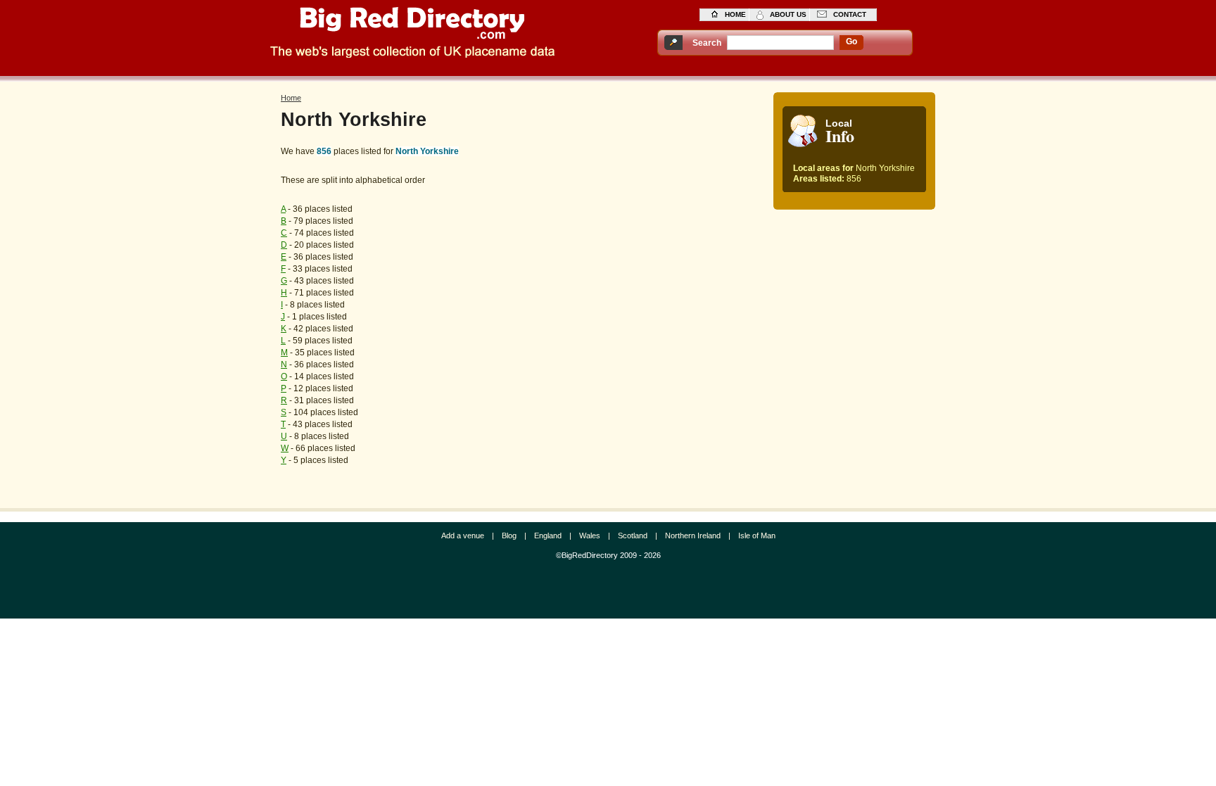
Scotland (632, 535)
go (851, 41)
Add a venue (462, 535)
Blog (509, 535)
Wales (589, 535)
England (548, 535)
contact (849, 14)
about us (788, 14)
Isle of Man (756, 535)
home (735, 14)
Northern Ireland (693, 535)
